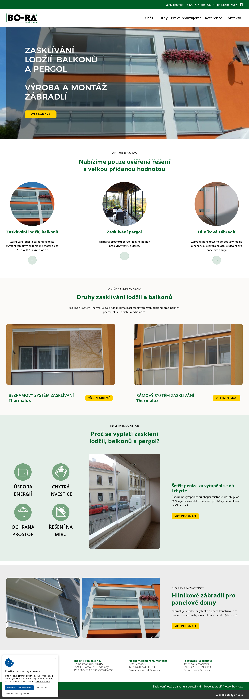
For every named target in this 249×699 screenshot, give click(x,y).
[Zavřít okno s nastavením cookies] (55, 659)
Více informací (99, 398)
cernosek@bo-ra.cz (150, 670)
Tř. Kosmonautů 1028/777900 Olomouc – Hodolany (91, 665)
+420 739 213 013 (200, 667)
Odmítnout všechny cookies (17, 693)
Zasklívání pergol (124, 232)
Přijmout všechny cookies (19, 687)
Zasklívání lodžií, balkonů (32, 232)
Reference (213, 18)
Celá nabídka (40, 114)
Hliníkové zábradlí (216, 232)
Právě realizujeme (186, 18)
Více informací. (42, 681)
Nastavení (42, 687)
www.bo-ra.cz (234, 686)
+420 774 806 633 (199, 4)
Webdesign (223, 694)
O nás (148, 18)
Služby (162, 18)
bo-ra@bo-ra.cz (227, 4)
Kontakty (233, 18)
